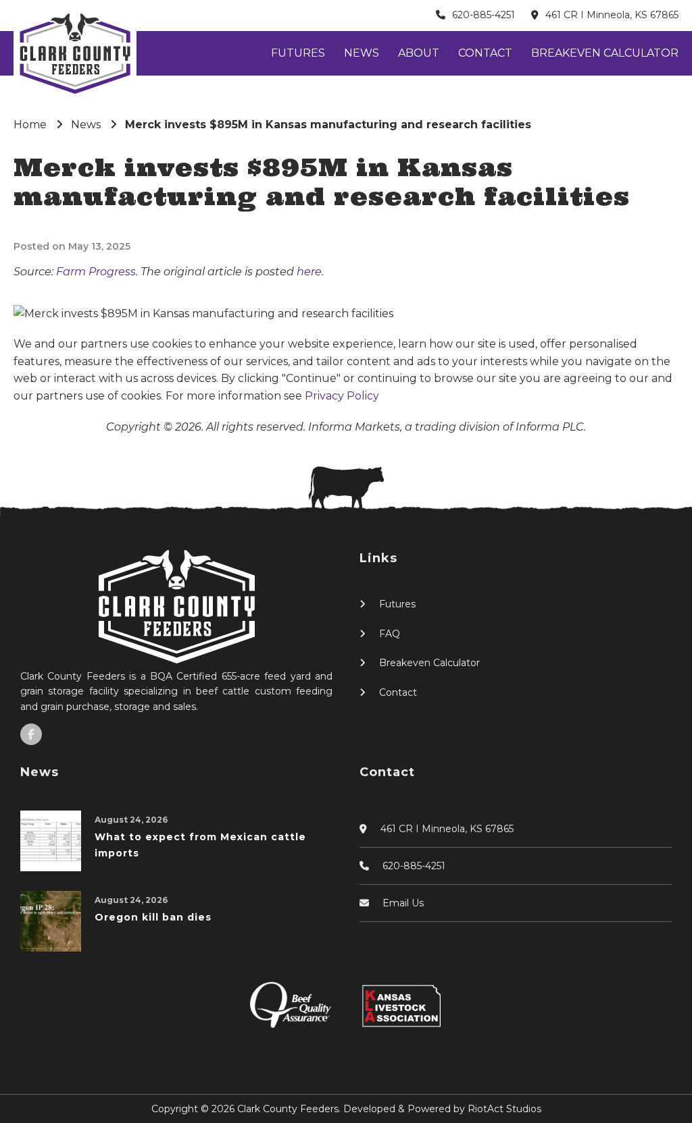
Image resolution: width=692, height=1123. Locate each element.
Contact (485, 53)
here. (310, 271)
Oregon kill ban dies (153, 917)
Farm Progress (96, 271)
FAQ (389, 634)
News (361, 53)
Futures (298, 53)
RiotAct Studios (504, 1109)
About (418, 53)
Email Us (403, 903)
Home (30, 124)
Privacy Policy (342, 395)
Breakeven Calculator (604, 53)
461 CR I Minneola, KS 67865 (611, 15)
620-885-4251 (483, 15)
